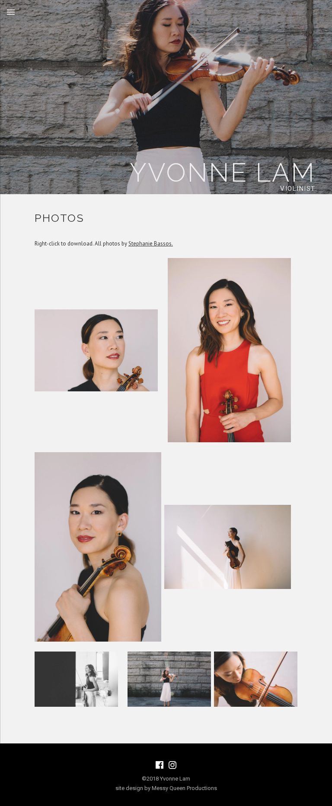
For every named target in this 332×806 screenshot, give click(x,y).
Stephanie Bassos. (150, 243)
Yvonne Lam (223, 172)
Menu (10, 12)
